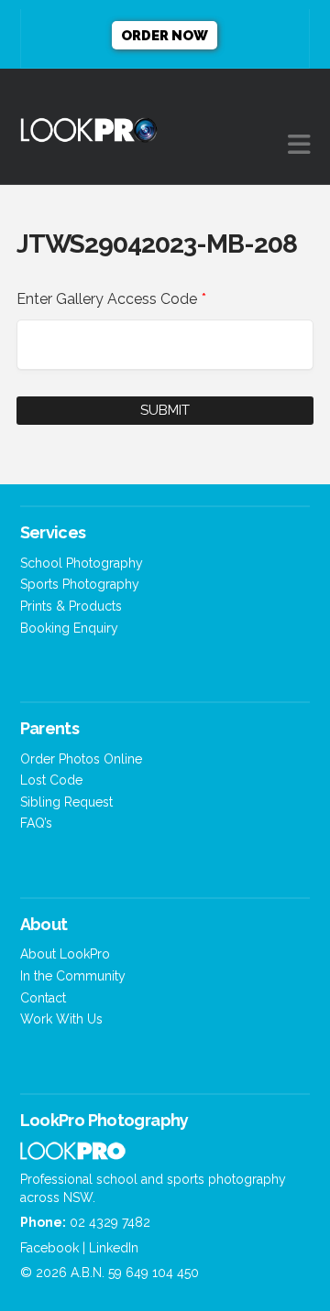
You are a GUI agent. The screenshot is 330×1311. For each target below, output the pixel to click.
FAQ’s (36, 823)
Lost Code (51, 780)
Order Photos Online (81, 759)
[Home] (73, 1155)
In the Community (73, 976)
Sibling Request (66, 802)
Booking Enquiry (69, 628)
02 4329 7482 (110, 1222)
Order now (164, 35)
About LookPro (65, 954)
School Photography (81, 563)
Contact (43, 998)
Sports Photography (79, 584)
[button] (299, 145)
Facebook (49, 1248)
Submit (165, 410)
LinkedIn (113, 1248)
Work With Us (61, 1019)
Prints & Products (71, 606)
